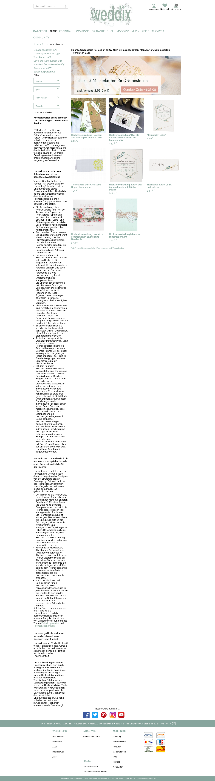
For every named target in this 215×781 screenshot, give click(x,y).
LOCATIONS (82, 31)
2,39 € (113, 143)
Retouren (117, 747)
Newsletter (118, 767)
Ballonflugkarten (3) (44, 71)
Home (36, 44)
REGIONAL (65, 31)
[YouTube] (121, 715)
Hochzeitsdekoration (44, 626)
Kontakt (116, 762)
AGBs (54, 747)
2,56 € (75, 190)
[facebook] (86, 715)
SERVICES (157, 31)
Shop (44, 44)
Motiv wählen (41, 98)
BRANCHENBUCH (103, 31)
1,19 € (150, 138)
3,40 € (151, 190)
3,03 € (75, 242)
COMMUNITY (41, 37)
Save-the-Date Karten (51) (48, 60)
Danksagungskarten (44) (47, 53)
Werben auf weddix (91, 737)
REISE (145, 31)
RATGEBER (40, 31)
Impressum (57, 742)
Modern (39, 81)
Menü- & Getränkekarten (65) (49, 64)
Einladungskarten (50, 623)
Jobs (54, 757)
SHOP (53, 31)
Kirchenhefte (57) (43, 68)
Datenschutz (58, 752)
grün (38, 89)
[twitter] (95, 715)
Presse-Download (91, 767)
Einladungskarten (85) (45, 50)
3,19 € (113, 240)
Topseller (39, 106)
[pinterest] (104, 715)
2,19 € (113, 193)
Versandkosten (119, 742)
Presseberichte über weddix (95, 772)
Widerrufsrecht (119, 752)
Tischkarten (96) (42, 57)
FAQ (115, 757)
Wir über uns (58, 737)
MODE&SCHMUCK (128, 31)
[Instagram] (112, 715)
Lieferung (117, 737)
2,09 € (75, 141)
